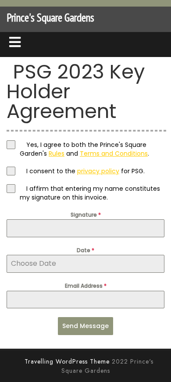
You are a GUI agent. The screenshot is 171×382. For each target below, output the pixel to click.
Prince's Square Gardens (50, 18)
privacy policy (98, 171)
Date (85, 250)
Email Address (86, 285)
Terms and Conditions (114, 153)
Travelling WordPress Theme (67, 361)
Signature (86, 214)
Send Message (85, 325)
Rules (56, 153)
